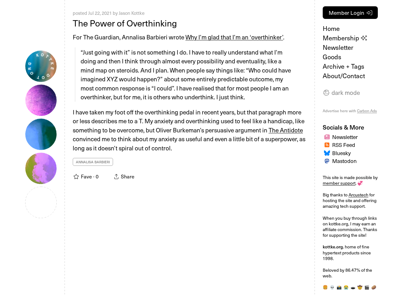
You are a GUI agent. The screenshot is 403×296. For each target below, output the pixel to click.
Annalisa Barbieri (93, 162)
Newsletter (338, 47)
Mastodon (344, 161)
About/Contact (344, 75)
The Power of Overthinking (125, 23)
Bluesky (341, 153)
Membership (342, 37)
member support (339, 183)
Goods (332, 56)
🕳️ (352, 287)
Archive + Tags (343, 66)
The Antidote (286, 130)
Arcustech (358, 195)
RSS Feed (343, 144)
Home (331, 28)
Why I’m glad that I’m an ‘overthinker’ (234, 37)
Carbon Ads (367, 110)
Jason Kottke (132, 13)
